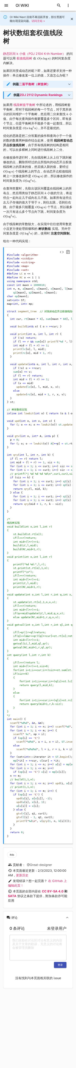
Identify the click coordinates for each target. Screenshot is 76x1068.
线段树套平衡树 (24, 105)
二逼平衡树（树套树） (34, 84)
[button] (38, 84)
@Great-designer (39, 865)
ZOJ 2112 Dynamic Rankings (41, 95)
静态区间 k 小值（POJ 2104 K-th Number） (34, 54)
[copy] (68, 252)
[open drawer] (6, 5)
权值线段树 (24, 58)
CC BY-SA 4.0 (53, 891)
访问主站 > (38, 20)
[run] (62, 252)
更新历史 (22, 875)
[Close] (71, 18)
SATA (12, 896)
